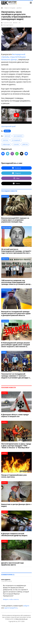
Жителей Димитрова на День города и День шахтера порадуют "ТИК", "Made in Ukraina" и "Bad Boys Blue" (16, 446)
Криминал (5, 196)
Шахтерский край (8, 126)
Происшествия (6, 227)
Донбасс (7, 131)
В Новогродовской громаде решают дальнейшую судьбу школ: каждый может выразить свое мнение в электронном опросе (15, 344)
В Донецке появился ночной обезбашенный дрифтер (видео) (14, 534)
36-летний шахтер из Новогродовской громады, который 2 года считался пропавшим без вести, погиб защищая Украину (16, 251)
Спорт (4, 352)
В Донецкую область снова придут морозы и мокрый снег (15, 415)
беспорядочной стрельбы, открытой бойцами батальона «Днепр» (13, 57)
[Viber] (12, 153)
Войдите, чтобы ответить (11, 599)
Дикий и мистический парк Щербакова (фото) (12, 564)
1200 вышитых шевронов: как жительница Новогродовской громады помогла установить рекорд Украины (16, 282)
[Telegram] (7, 153)
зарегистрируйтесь (11, 608)
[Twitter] (21, 153)
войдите (26, 606)
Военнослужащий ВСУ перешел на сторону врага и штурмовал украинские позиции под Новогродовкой (15, 220)
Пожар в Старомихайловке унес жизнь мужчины (14, 476)
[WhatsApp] (17, 153)
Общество (5, 258)
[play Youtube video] (16, 115)
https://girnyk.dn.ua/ (21, 619)
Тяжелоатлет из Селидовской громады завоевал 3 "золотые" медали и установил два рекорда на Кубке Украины (16, 376)
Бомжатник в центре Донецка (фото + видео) (16, 505)
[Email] (26, 153)
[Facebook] (3, 153)
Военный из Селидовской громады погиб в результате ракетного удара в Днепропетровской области (16, 313)
